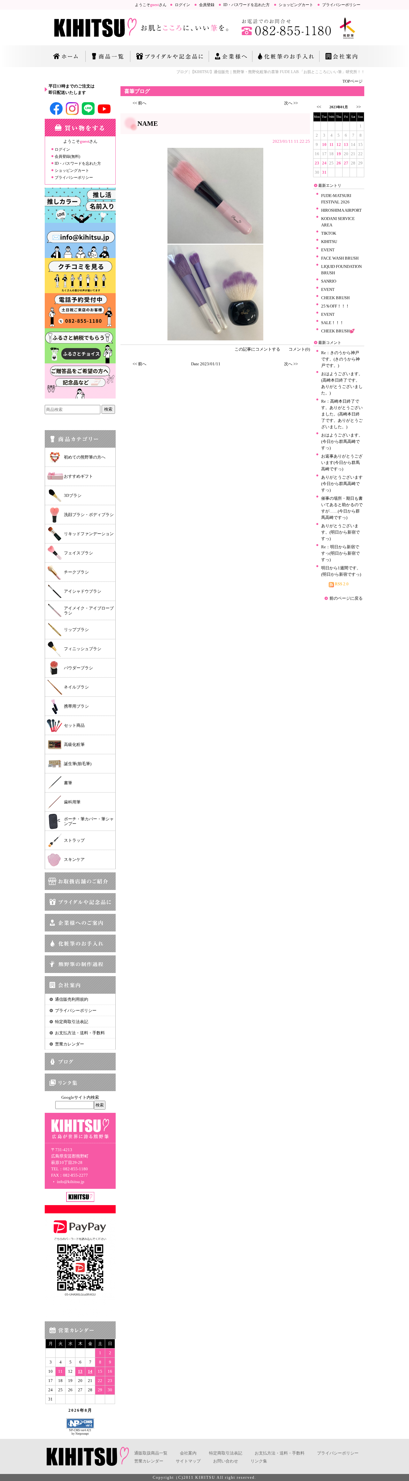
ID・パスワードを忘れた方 (246, 5)
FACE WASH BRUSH (340, 258)
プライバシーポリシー (341, 5)
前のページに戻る (346, 598)
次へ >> (291, 103)
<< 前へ (139, 103)
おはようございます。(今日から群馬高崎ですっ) (342, 441)
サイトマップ (188, 1461)
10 (324, 144)
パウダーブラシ (78, 667)
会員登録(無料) (67, 156)
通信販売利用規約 (71, 999)
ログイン (182, 5)
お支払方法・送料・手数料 (80, 1032)
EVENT (328, 249)
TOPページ (353, 81)
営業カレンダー (69, 1044)
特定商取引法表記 (71, 1021)
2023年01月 (338, 107)
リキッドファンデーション (89, 533)
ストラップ (74, 840)
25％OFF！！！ (335, 306)
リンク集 (259, 1461)
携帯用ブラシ (76, 706)
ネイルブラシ (76, 687)
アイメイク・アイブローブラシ (89, 610)
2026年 (76, 1410)
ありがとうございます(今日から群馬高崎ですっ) (342, 483)
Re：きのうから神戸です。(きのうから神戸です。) (340, 359)
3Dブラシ (72, 495)
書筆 (68, 782)
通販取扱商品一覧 (150, 1453)
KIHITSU (329, 241)
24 (324, 163)
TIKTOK (328, 233)
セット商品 (74, 725)
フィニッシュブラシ (82, 648)
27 (346, 163)
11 (331, 144)
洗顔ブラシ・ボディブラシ (89, 514)
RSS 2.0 (341, 583)
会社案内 (188, 1453)
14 (90, 1371)
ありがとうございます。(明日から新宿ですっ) (340, 532)
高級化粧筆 (74, 744)
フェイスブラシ (78, 553)
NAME (147, 123)
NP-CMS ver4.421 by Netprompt (80, 1432)
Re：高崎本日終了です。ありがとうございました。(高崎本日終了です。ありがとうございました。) (342, 414)
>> (358, 106)
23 (317, 163)
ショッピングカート (296, 5)
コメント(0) (299, 349)
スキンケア (74, 859)
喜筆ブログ (137, 91)
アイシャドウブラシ (82, 591)
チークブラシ (76, 572)
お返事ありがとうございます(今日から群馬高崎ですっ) (342, 462)
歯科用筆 (72, 802)
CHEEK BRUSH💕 (338, 331)
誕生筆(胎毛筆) (77, 763)
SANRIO (328, 281)
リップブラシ (76, 629)
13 (80, 1371)
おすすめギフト (78, 476)
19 (338, 153)
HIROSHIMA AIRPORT (341, 210)
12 (338, 144)
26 (338, 163)
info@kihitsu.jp (70, 1181)
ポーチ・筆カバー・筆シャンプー (89, 821)
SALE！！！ (332, 322)
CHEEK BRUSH (335, 297)
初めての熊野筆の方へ (84, 457)
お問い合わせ (225, 1461)
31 (324, 172)
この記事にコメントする (257, 349)
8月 (88, 1410)
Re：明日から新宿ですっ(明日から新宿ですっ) (340, 553)
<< (319, 106)
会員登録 (206, 5)
